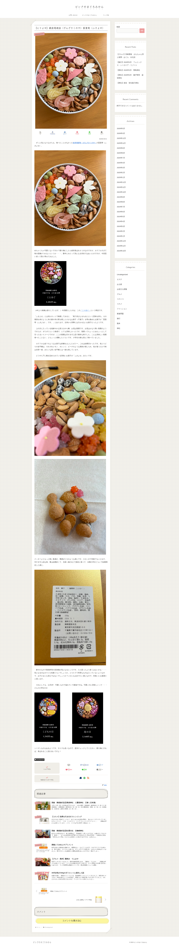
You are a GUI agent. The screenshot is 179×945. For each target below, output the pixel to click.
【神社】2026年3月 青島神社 (128, 70)
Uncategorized (40, 759)
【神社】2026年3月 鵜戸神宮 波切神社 (130, 76)
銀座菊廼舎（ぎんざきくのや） (84, 143)
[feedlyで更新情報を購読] (84, 778)
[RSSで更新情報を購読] (88, 778)
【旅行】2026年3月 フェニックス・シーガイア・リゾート (129, 63)
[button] (102, 133)
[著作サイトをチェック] (80, 778)
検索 (118, 27)
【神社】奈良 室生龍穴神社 (128, 83)
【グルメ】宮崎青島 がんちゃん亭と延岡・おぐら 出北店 (130, 55)
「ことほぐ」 (85, 310)
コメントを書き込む (72, 920)
